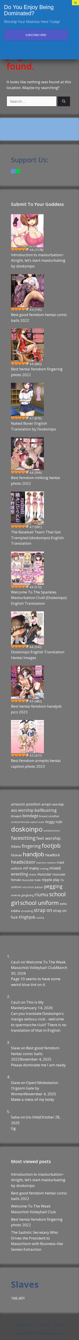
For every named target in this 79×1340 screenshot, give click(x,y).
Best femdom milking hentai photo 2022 (35, 480)
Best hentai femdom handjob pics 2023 (36, 709)
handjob (33, 854)
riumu (41, 894)
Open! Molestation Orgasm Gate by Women (34, 1088)
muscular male (31, 880)
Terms (44, 1325)
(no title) (33, 1117)
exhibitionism (51, 830)
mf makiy (31, 868)
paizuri (39, 887)
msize (32, 874)
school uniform (39, 903)
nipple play (50, 879)
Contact (59, 1325)
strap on (43, 910)
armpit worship (52, 804)
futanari (16, 855)
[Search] (63, 101)
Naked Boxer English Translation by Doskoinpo (33, 426)
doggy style (53, 821)
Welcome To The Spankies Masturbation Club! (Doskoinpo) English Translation (39, 597)
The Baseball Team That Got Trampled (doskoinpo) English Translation (37, 537)
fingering (31, 846)
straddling (27, 911)
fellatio (16, 846)
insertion (41, 862)
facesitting (23, 837)
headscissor (23, 862)
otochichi (28, 887)
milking (44, 868)
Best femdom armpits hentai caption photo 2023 (36, 763)
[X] (17, 171)
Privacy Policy (24, 1325)
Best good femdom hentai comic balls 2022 (39, 317)
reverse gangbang (22, 895)
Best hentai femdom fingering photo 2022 (37, 371)
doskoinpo (27, 829)
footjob (51, 845)
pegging (53, 886)
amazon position (26, 804)
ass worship (22, 810)
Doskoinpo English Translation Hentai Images (37, 654)
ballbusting (45, 810)
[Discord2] (13, 171)
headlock (52, 855)
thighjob (27, 917)
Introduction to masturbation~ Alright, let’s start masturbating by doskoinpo (38, 260)
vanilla (40, 917)
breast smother (49, 816)
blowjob (16, 816)
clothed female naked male (27, 822)
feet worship (48, 838)
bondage (30, 815)
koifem (51, 862)
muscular (44, 874)
